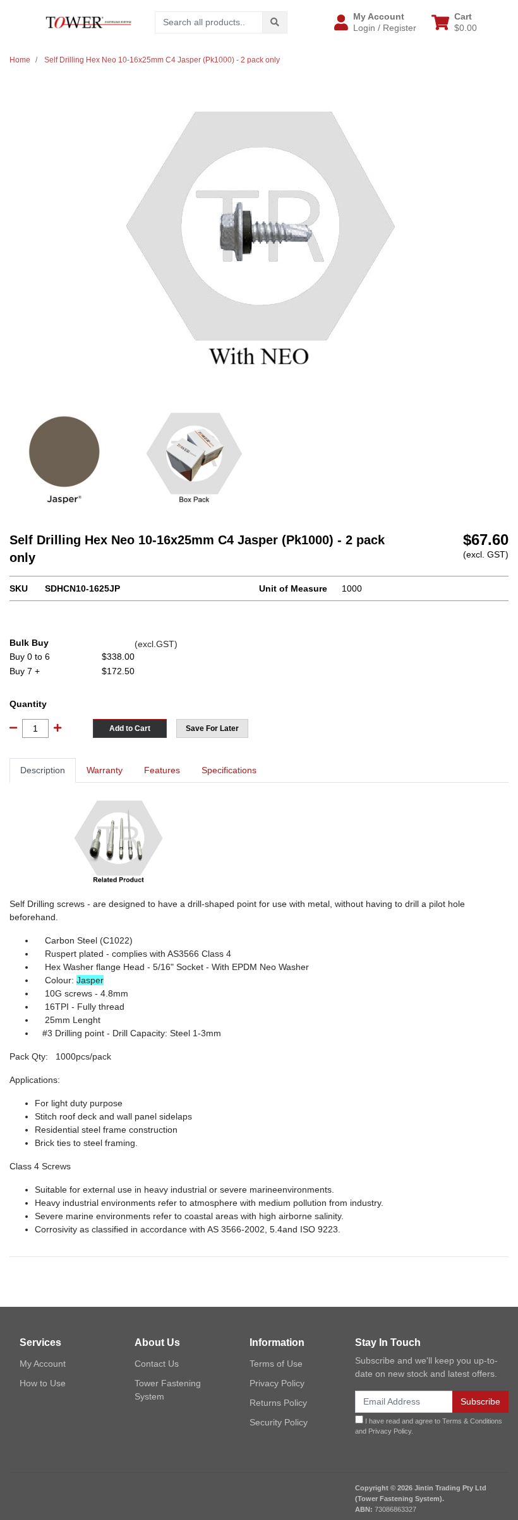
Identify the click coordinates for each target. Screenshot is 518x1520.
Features (162, 770)
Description (42, 770)
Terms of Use (276, 1364)
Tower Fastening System (168, 1389)
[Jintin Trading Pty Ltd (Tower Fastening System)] (88, 21)
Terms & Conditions (472, 1421)
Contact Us (157, 1364)
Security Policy (279, 1422)
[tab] (42, 770)
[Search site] (274, 22)
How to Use (43, 1383)
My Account (43, 1364)
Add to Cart (129, 728)
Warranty (105, 770)
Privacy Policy (277, 1383)
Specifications (229, 770)
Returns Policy (278, 1403)
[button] (375, 22)
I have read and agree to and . (428, 1426)
